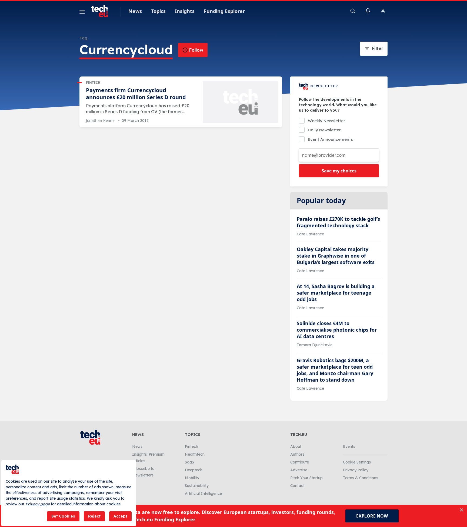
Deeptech (193, 470)
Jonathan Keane (100, 120)
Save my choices (339, 171)
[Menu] (82, 12)
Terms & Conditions (360, 477)
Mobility (192, 477)
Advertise (298, 470)
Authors (297, 454)
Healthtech (195, 454)
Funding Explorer (224, 11)
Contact (297, 485)
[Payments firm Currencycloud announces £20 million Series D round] (240, 102)
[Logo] (102, 11)
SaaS (189, 462)
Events (349, 446)
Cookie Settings (357, 462)
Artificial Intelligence (203, 493)
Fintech (93, 82)
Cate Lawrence (310, 234)
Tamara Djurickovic (314, 344)
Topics (158, 11)
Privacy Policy (355, 470)
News (135, 11)
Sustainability (197, 485)
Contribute (299, 462)
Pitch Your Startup (306, 477)
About (295, 446)
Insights (185, 11)
